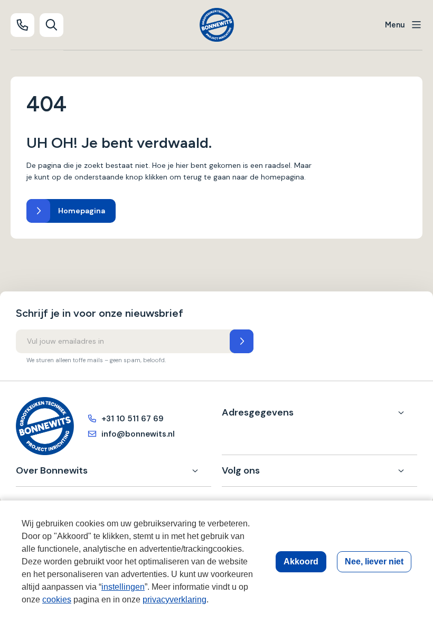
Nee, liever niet (374, 561)
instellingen (123, 586)
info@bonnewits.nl (138, 434)
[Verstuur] (241, 341)
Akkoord (301, 561)
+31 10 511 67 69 (132, 418)
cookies (56, 599)
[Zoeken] (51, 25)
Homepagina (81, 210)
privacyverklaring (174, 599)
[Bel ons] (22, 25)
